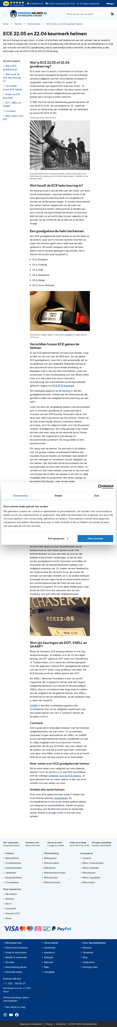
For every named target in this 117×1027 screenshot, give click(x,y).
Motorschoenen (52, 882)
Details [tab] (58, 495)
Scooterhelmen (13, 863)
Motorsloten (89, 882)
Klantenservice (13, 942)
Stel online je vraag (15, 1007)
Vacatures (88, 952)
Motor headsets (91, 868)
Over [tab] (96, 495)
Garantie (9, 962)
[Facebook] (17, 1015)
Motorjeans (50, 868)
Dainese (9, 899)
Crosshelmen (12, 882)
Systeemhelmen (13, 868)
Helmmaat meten (13, 972)
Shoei (8, 918)
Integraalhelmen (13, 877)
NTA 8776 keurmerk (63, 385)
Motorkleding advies (16, 967)
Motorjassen (50, 858)
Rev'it (8, 903)
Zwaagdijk (49, 972)
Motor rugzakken (91, 877)
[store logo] (29, 14)
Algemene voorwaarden (31, 1024)
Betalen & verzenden (16, 957)
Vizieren (87, 858)
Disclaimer (61, 1024)
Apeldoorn (49, 952)
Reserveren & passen (16, 947)
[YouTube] (11, 1015)
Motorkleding (51, 853)
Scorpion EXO (12, 913)
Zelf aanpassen (56, 538)
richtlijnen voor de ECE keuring (64, 775)
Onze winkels (51, 942)
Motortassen (89, 872)
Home (6, 24)
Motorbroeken (51, 863)
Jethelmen (10, 872)
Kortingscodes (90, 967)
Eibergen (48, 957)
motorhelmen (61, 798)
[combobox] (86, 14)
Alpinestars (11, 894)
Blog (85, 957)
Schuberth (10, 908)
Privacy (49, 1024)
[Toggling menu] (5, 14)
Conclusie (10, 111)
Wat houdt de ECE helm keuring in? (12, 77)
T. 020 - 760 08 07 (15, 983)
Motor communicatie (93, 863)
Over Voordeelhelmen (94, 942)
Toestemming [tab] (20, 495)
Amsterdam (49, 947)
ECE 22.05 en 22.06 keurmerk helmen (64, 24)
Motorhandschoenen (55, 872)
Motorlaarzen (51, 877)
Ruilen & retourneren (16, 952)
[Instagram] (5, 1015)
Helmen (18, 24)
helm (54, 812)
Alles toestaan (95, 538)
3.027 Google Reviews (16, 5)
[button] (111, 3)
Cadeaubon (89, 962)
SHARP (34, 705)
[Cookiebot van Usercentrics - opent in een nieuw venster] (100, 487)
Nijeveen (48, 962)
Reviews (87, 947)
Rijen (46, 967)
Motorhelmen (34, 24)
